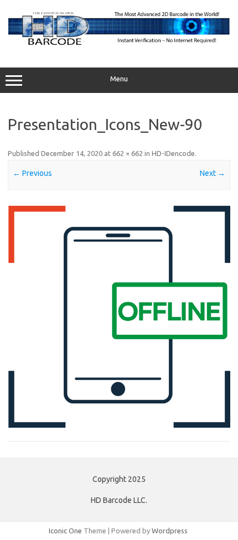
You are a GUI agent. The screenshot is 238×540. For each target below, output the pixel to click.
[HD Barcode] (119, 44)
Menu (119, 79)
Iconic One (65, 530)
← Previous (32, 173)
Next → (212, 173)
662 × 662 (127, 153)
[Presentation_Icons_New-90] (119, 316)
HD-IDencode (173, 153)
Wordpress (170, 530)
